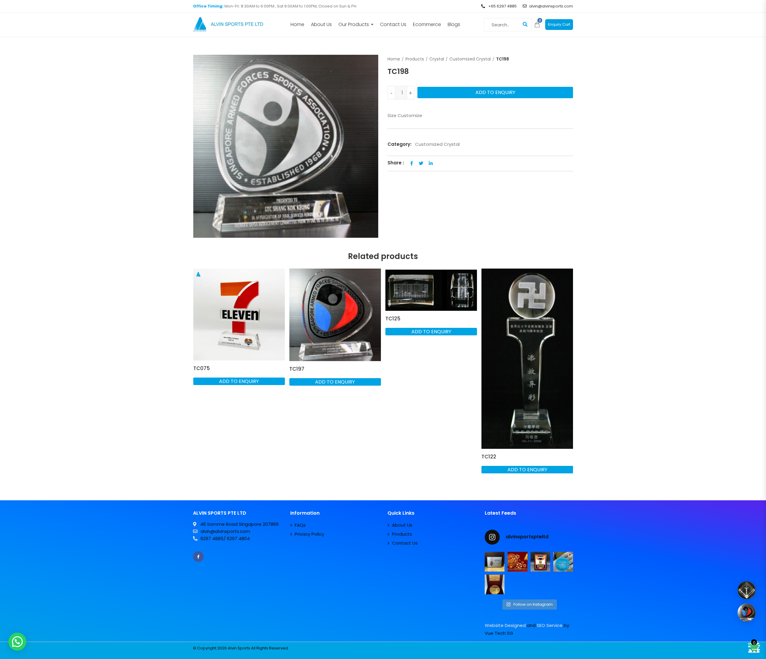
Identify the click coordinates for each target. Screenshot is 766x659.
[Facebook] (198, 556)
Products (414, 59)
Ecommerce (427, 24)
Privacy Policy (309, 534)
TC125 (392, 318)
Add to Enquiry (495, 92)
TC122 (488, 456)
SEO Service (550, 625)
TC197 (296, 369)
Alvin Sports (239, 648)
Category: (399, 144)
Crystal (436, 59)
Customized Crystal (470, 59)
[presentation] (197, 381)
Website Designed (505, 625)
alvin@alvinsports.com (551, 6)
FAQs (300, 525)
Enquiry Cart (559, 24)
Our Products (353, 24)
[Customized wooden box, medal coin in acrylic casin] (494, 584)
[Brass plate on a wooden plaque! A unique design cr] (540, 562)
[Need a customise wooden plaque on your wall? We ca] (494, 562)
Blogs (454, 24)
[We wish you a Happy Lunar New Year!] (517, 562)
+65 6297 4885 (502, 6)
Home (297, 24)
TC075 (201, 368)
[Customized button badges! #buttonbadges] (563, 562)
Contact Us (393, 24)
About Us (321, 24)
